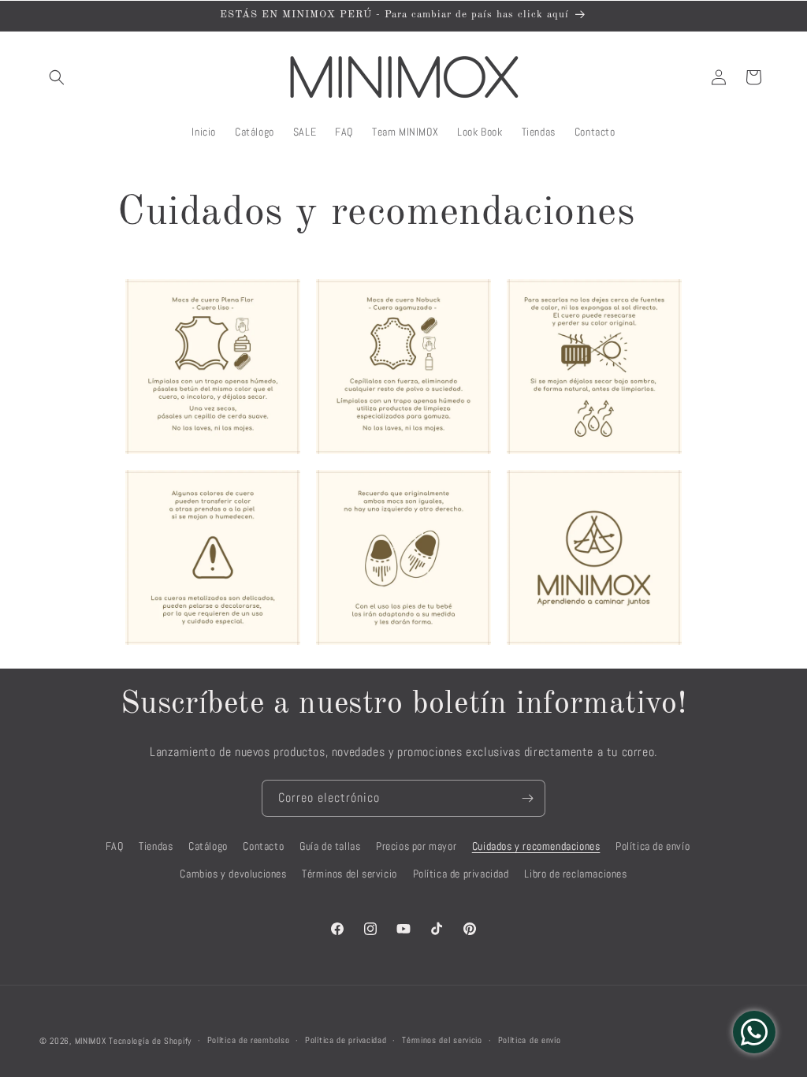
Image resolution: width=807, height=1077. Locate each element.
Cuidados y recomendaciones (536, 846)
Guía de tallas (329, 846)
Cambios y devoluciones (233, 873)
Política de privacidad (461, 873)
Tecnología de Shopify (150, 1040)
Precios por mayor (416, 846)
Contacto (263, 846)
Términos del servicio (349, 873)
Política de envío (652, 846)
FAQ (115, 846)
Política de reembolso (248, 1039)
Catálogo (208, 846)
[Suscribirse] (527, 798)
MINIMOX (90, 1040)
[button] (56, 77)
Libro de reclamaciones (575, 873)
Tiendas (156, 846)
